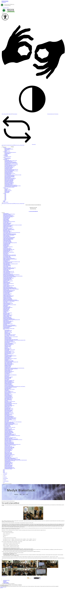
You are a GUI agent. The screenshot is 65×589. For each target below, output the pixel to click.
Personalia (6, 154)
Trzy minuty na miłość (7, 425)
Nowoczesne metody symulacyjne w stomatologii (11, 358)
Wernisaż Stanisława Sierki (8, 457)
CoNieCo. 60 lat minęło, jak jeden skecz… (10, 175)
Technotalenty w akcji (6, 311)
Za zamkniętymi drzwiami (8, 156)
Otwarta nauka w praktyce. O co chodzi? (10, 352)
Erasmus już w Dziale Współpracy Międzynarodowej (9, 234)
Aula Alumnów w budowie (6, 294)
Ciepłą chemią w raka (7, 445)
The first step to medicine (8, 337)
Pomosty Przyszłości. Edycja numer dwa (8, 215)
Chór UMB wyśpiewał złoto (8, 387)
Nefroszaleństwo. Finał (8, 346)
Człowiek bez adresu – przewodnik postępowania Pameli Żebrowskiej (11, 232)
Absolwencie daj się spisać (6, 260)
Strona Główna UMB (5, 7)
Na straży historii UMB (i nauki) (7, 241)
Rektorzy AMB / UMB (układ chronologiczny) (10, 152)
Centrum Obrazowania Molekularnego (8, 246)
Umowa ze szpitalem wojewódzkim (7, 228)
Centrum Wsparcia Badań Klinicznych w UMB (9, 290)
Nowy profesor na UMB (8, 426)
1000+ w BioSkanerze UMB (8, 362)
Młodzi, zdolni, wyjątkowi (6, 313)
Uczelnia (4, 475)
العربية (20, 203)
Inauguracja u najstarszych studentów (7, 318)
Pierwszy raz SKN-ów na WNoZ (7, 257)
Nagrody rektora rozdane (6, 308)
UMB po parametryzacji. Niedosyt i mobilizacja (10, 417)
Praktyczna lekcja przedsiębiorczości (9, 422)
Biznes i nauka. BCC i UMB (8, 452)
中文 (6, 203)
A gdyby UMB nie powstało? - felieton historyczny (11, 162)
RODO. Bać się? (7, 376)
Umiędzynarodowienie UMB (8, 370)
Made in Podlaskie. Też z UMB (9, 398)
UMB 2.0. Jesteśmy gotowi (8, 331)
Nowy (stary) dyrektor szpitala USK (7, 277)
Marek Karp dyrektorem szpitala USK (9, 443)
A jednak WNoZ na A (7, 390)
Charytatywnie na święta (8, 411)
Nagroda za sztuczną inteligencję (9, 343)
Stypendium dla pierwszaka (8, 359)
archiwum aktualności (6, 213)
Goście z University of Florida (8, 450)
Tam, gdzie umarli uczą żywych (9, 184)
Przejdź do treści (4, 2)
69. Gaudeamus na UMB (6, 314)
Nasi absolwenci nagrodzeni (8, 396)
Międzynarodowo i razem (6, 230)
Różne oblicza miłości (7, 456)
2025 (5, 194)
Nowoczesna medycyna (8, 158)
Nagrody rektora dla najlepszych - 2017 (9, 405)
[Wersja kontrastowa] (2, 202)
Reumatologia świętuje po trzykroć (9, 408)
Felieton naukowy (7, 192)
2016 (4, 469)
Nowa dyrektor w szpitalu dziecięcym (9, 442)
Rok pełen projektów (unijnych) (9, 383)
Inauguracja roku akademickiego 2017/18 (10, 429)
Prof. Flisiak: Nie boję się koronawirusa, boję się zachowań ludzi (11, 300)
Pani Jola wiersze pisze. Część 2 (9, 448)
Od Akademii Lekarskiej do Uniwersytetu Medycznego (11, 169)
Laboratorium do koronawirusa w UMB (8, 303)
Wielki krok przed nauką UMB (8, 438)
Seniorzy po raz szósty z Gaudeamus (9, 385)
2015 (4, 470)
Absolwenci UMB (7, 153)
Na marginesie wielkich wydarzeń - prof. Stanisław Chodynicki (12, 459)
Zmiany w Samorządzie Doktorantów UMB (8, 271)
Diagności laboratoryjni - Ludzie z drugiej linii (8, 301)
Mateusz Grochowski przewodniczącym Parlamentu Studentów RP (11, 274)
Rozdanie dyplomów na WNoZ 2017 (9, 413)
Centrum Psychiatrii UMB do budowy (8, 307)
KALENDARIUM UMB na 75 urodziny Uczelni (11, 160)
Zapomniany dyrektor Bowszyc (8, 161)
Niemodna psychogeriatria (8, 449)
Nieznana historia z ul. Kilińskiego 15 (9, 183)
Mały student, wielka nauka (8, 440)
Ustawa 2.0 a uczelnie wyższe (8, 446)
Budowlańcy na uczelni (6, 289)
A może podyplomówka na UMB (9, 397)
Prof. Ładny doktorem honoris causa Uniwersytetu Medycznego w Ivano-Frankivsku (15, 386)
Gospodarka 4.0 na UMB (8, 378)
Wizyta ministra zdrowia (6, 251)
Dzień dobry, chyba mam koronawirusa (8, 280)
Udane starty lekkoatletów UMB (7, 278)
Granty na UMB (7, 420)
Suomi (21, 203)
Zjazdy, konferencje (7, 149)
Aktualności (4, 147)
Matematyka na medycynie (8, 393)
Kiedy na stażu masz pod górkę (8, 363)
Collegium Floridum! (6, 305)
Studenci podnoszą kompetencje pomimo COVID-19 (9, 287)
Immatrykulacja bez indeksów (8, 414)
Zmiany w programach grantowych (7, 302)
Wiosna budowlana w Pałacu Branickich (10, 454)
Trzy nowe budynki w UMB (6, 256)
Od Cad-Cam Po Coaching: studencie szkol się (10, 437)
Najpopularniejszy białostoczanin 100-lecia (10, 173)
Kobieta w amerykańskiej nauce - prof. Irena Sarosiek (11, 336)
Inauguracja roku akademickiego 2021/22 (8, 239)
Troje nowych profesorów (8, 338)
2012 (4, 472)
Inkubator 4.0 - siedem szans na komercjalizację (9, 258)
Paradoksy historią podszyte (8, 190)
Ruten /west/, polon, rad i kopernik (9, 179)
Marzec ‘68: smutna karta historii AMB (9, 176)
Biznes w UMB (7, 421)
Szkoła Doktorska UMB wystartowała (8, 323)
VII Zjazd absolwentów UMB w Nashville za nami (11, 403)
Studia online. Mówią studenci (7, 269)
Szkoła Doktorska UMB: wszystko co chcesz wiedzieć (11, 339)
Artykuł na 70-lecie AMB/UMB (9, 171)
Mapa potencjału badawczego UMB (9, 353)
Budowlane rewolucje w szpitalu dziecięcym (8, 252)
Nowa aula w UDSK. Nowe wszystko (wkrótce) (9, 237)
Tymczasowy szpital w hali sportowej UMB (8, 285)
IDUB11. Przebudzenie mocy (6, 259)
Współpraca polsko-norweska (8, 453)
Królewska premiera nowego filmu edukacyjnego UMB (10, 242)
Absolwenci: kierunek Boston (8, 364)
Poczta (4, 201)
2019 (5, 198)
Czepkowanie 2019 (5, 310)
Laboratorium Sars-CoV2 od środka (7, 298)
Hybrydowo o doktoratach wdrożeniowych (8, 283)
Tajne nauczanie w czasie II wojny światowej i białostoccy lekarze (13, 185)
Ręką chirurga (6, 188)
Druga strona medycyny (8, 157)
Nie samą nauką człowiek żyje (8, 372)
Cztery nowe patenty (5, 266)
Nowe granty (6, 347)
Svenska (23, 203)
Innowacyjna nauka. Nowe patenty (7, 248)
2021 (5, 197)
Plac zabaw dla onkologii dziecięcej (7, 326)
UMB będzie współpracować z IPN (9, 432)
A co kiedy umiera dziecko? (6, 273)
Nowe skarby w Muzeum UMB (9, 431)
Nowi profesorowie (7, 373)
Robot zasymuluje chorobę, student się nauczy (10, 418)
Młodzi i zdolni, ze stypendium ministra (9, 380)
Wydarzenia (6, 155)
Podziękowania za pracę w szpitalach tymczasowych (9, 233)
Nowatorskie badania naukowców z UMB (10, 468)
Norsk (15, 203)
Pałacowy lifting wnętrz (6, 253)
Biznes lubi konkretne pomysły (8, 465)
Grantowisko (6, 400)
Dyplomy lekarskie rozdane (8, 433)
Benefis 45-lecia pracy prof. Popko (9, 409)
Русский (17, 203)
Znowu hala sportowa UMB (6, 217)
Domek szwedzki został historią (9, 430)
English (4, 203)
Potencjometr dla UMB (7, 388)
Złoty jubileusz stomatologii (8, 172)
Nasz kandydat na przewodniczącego (7, 279)
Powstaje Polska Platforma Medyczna (9, 416)
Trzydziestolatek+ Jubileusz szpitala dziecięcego (10, 355)
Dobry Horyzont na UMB (8, 377)
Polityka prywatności (5, 582)
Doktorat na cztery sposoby (8, 402)
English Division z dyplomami (7, 214)
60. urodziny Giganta (6, 222)
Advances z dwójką (7, 375)
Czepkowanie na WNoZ (8, 351)
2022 (5, 196)
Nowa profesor (5, 324)
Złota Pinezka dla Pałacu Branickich (7, 291)
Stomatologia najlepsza (8, 436)
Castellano (8, 203)
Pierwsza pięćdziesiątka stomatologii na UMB (8, 328)
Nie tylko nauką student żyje (6, 292)
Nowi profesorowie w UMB (6, 243)
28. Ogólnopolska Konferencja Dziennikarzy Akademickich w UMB (11, 261)
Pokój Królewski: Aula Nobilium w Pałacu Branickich (11, 164)
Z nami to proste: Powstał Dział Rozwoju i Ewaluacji (9, 304)
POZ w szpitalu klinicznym (8, 399)
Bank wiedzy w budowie (6, 245)
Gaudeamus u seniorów (8, 367)
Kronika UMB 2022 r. (6, 219)
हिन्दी (14, 203)
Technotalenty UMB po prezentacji (9, 360)
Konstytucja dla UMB (7, 333)
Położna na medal (5, 281)
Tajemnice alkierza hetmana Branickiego (8, 238)
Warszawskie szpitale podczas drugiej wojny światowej (11, 170)
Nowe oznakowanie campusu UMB (7, 262)
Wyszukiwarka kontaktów (6, 580)
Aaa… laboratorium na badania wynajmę (10, 335)
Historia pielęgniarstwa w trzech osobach (10, 166)
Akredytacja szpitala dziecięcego (7, 322)
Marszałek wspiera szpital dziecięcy (9, 391)
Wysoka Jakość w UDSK (8, 366)
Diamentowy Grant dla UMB (8, 332)
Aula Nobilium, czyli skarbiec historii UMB (8, 268)
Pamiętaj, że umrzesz (7, 191)
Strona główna (5, 474)
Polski (2, 203)
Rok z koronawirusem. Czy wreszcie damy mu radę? (9, 255)
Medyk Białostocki (5, 478)
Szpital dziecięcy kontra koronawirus (7, 299)
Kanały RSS (4, 581)
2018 (5, 199)
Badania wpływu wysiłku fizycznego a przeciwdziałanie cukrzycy (13, 444)
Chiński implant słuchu (8, 461)
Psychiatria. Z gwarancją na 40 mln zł (9, 344)
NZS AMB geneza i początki (8, 168)
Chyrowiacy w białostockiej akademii (9, 182)
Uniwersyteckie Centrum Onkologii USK (10, 341)
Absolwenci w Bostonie (6, 316)
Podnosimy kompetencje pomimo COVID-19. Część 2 (9, 288)
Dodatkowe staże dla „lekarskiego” (9, 424)
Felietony (4, 187)
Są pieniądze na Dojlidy (8, 455)
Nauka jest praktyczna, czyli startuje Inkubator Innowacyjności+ (12, 435)
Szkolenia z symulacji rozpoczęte (9, 464)
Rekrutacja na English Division (7, 223)
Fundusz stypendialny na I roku (8, 394)
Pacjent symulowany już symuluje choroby (10, 401)
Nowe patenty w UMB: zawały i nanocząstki (10, 334)
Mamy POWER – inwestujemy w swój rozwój (9, 229)
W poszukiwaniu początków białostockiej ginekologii (11, 163)
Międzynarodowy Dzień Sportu (7, 317)
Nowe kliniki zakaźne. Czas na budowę (8, 216)
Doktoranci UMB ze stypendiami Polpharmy (10, 458)
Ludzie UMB (5, 151)
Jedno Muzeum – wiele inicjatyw (9, 181)
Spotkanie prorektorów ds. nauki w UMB (10, 460)
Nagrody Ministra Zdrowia (6, 264)
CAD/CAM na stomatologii (8, 384)
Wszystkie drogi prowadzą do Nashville (10, 423)
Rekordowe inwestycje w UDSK (7, 226)
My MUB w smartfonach (6, 286)
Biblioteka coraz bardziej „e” (8, 365)
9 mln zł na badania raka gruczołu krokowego (8, 272)
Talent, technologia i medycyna (9, 415)
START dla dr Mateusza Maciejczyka (8, 296)
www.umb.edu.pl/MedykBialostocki (33, 211)
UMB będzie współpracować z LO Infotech (8, 295)
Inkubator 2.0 (6, 354)
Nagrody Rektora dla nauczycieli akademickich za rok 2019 (10, 263)
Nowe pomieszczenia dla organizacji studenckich (9, 221)
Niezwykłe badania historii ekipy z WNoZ (10, 349)
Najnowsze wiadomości (8, 148)
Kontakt (4, 200)
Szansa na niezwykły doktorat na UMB (9, 447)
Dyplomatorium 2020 (6, 244)
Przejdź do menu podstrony (5, 1)
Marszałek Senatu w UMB (8, 348)
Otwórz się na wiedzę (6, 284)
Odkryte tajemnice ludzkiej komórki (9, 180)
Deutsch (10, 203)
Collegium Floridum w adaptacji (7, 240)
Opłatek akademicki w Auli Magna (9, 412)
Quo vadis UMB (7, 350)
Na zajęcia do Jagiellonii (6, 218)
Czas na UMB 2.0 (7, 379)
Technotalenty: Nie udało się (8, 356)
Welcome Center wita (6, 320)
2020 (4, 329)
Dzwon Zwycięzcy (5, 254)
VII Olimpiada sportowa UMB (8, 463)
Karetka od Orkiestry (7, 357)
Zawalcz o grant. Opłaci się (8, 441)
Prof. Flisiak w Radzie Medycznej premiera (8, 275)
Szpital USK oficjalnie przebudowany (9, 371)
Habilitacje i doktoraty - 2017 (8, 406)
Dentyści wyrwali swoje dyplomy (9, 369)
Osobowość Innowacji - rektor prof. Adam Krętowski (11, 368)
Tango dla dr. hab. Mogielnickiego (9, 462)
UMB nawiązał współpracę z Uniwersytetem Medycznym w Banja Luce (13, 439)
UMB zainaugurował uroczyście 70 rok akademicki (9, 276)
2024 (5, 195)
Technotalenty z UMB (6, 309)
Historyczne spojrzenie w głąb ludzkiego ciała (10, 178)
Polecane (6, 150)
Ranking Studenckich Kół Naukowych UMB (10, 392)
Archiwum (4, 193)
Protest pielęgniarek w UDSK (8, 410)
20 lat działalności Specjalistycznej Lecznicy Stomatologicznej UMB (11, 319)
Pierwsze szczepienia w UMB (7, 267)
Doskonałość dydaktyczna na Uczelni (7, 225)
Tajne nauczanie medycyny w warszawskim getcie (11, 186)
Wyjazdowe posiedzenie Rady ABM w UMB (8, 249)
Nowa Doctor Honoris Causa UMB (9, 361)
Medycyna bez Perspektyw (8, 395)
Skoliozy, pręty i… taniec (8, 345)
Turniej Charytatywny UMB (6, 231)
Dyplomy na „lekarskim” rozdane (7, 315)
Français (12, 203)
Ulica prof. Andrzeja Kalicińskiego (7, 293)
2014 (4, 471)
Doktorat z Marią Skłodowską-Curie (9, 381)
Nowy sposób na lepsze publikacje (9, 340)
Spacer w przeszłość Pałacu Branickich (9, 382)
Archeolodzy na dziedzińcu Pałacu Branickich (10, 165)
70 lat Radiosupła (5, 247)
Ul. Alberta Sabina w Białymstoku (9, 167)
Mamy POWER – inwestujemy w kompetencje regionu (10, 325)
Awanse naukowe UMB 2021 (7, 236)
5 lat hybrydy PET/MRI (6, 270)
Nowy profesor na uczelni (8, 407)
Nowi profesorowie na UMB (6, 306)
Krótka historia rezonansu (8, 177)
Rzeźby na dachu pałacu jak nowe (7, 321)
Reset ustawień (34, 144)
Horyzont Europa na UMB (6, 224)
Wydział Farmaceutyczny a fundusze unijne (10, 427)
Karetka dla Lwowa (5, 227)
